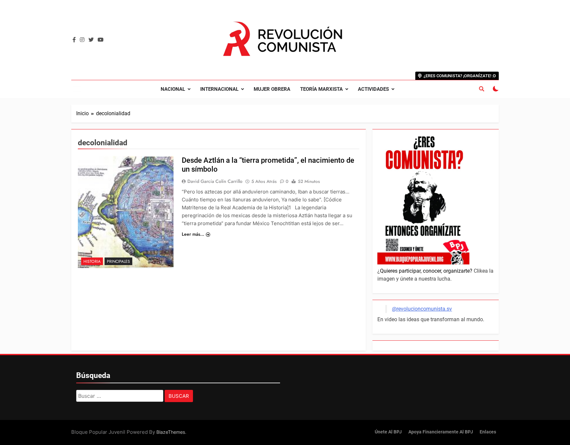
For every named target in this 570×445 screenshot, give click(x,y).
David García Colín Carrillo (214, 181)
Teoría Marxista (321, 89)
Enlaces (488, 432)
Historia (92, 261)
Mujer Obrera (272, 89)
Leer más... (193, 234)
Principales (118, 261)
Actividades (373, 89)
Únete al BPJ (388, 432)
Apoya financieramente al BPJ (440, 432)
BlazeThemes (170, 432)
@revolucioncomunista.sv (422, 309)
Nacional (173, 89)
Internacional (219, 89)
